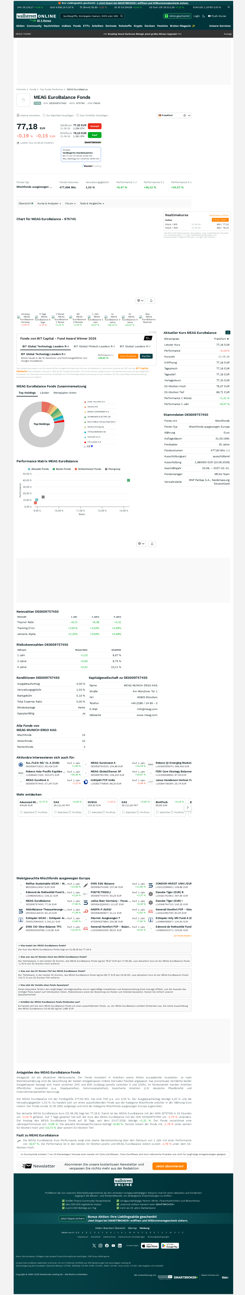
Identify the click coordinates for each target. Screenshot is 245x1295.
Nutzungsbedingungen (158, 1237)
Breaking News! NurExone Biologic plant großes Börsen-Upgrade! (118, 34)
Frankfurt (220, 338)
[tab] (104, 948)
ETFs (86, 25)
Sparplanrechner (27, 994)
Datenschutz (109, 1237)
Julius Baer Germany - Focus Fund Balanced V (120, 900)
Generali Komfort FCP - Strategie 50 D (180, 909)
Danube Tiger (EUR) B (169, 892)
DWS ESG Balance (102, 883)
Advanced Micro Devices (35, 802)
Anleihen (97, 25)
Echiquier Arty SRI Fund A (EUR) (176, 918)
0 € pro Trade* (220, 220)
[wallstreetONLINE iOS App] (150, 1247)
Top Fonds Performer (51, 89)
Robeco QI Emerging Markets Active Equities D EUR (188, 762)
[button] (42, 945)
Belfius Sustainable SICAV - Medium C (50, 883)
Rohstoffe (125, 25)
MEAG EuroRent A (37, 780)
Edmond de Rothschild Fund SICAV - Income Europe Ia (190, 926)
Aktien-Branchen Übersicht (110, 1228)
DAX (56, 802)
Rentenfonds (25, 746)
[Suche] (121, 16)
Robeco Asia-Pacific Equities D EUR (48, 771)
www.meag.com (147, 715)
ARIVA (100, 1256)
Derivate (111, 25)
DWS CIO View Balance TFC (44, 926)
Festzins (162, 25)
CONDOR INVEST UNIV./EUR (174, 883)
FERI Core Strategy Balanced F (175, 771)
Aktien (20, 25)
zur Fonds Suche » (183, 936)
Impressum (82, 1237)
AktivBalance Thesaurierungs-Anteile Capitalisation (58, 909)
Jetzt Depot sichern (72, 1218)
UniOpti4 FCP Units (103, 780)
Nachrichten (52, 25)
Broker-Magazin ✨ (182, 25)
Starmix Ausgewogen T (105, 918)
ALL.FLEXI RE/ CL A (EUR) (43, 762)
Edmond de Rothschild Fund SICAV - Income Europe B (60, 892)
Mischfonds (24, 735)
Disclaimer (96, 1237)
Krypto (138, 25)
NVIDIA (92, 802)
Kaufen (146, 356)
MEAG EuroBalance (38, 900)
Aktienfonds (24, 741)
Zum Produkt (128, 356)
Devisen (150, 25)
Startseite (21, 89)
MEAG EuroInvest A (103, 762)
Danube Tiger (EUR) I (169, 900)
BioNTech (162, 802)
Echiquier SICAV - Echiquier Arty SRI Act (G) (54, 918)
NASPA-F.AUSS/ (101, 909)
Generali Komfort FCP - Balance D (112, 926)
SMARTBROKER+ (165, 1204)
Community (34, 25)
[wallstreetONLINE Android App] (170, 1247)
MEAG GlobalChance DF (106, 771)
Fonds (77, 25)
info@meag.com (147, 709)
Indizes (66, 25)
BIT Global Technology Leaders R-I (43, 354)
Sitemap (132, 1228)
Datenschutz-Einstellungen (131, 1237)
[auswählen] (140, 301)
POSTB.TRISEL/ (101, 892)
